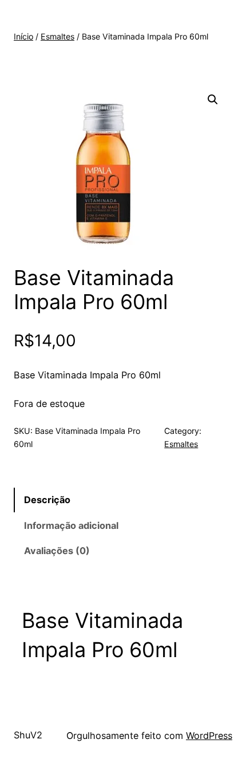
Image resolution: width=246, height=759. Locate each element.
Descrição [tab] (47, 499)
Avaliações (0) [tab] (57, 550)
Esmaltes (57, 36)
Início (23, 36)
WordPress (209, 735)
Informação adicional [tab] (71, 525)
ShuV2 (28, 735)
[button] (213, 99)
